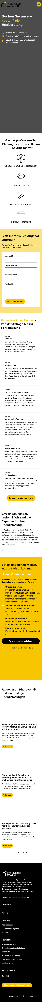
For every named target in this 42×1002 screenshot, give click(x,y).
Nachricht (9, 284)
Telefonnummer (11, 275)
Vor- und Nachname (13, 256)
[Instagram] (7, 976)
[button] (39, 4)
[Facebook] (3, 976)
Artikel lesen (7, 746)
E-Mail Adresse (11, 265)
